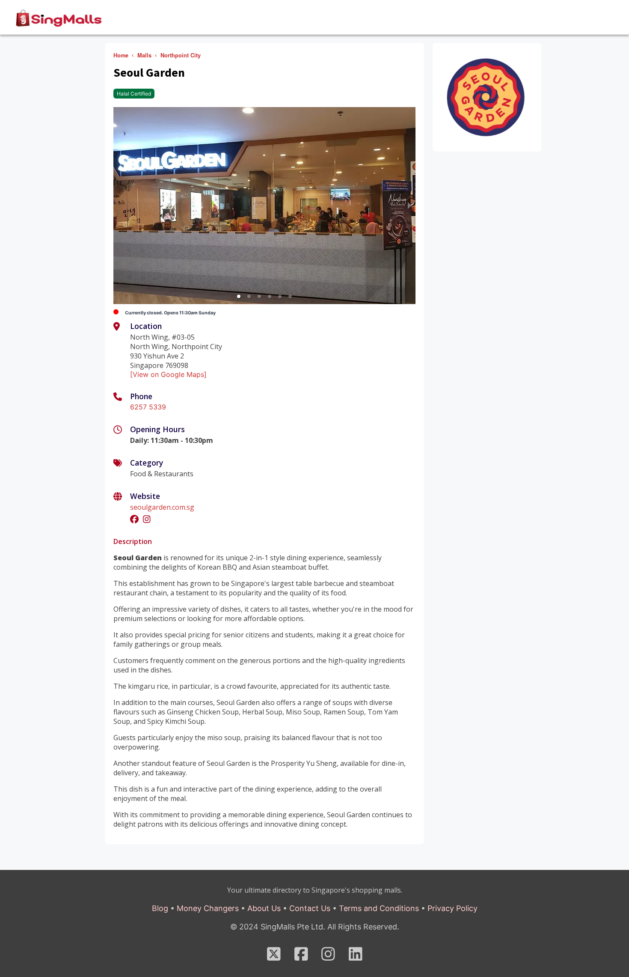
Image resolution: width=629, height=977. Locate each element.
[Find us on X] (274, 956)
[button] (238, 296)
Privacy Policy (452, 908)
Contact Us (309, 908)
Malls (144, 55)
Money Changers (208, 908)
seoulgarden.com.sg (162, 507)
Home (120, 55)
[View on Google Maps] (168, 374)
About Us (264, 908)
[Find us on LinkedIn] (355, 956)
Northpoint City (180, 55)
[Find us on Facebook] (301, 956)
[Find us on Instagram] (328, 956)
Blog (160, 908)
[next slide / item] (409, 205)
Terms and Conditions (379, 908)
